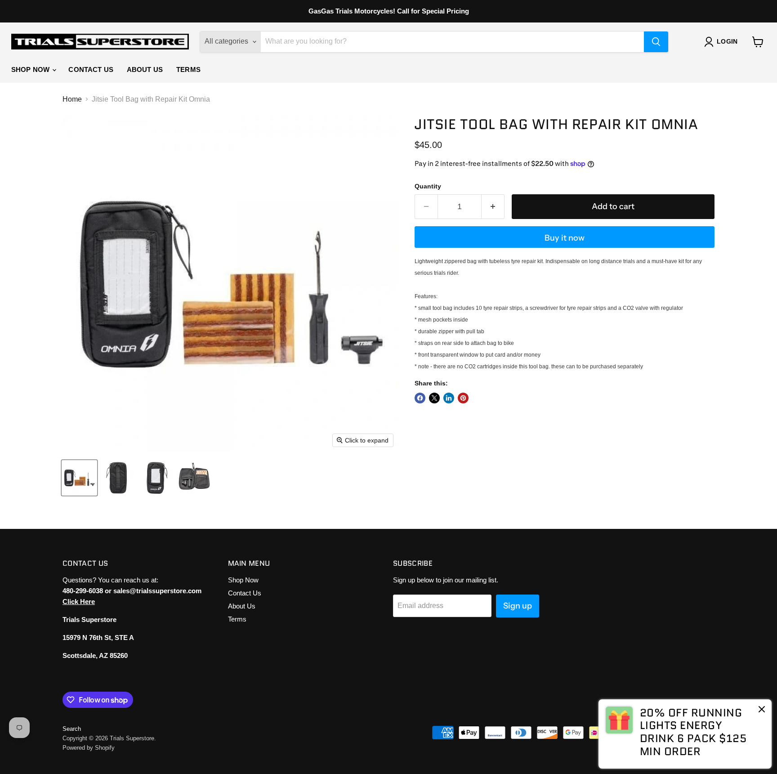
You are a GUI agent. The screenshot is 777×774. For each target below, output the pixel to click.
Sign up (517, 606)
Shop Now (31, 69)
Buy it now (565, 238)
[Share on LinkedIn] (448, 398)
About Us (145, 69)
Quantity (428, 186)
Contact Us (90, 69)
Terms (188, 69)
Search (72, 728)
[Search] (656, 41)
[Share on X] (434, 398)
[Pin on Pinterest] (463, 398)
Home (72, 99)
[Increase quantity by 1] (493, 206)
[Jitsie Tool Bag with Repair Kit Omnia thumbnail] (79, 478)
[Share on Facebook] (420, 398)
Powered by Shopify (89, 747)
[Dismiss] (762, 710)
